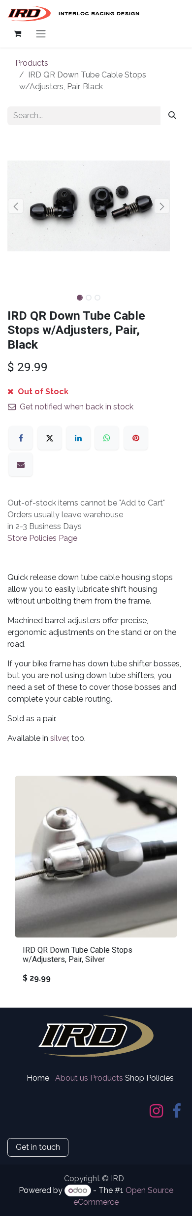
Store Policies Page (42, 538)
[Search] (172, 115)
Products (31, 63)
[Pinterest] (136, 438)
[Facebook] (20, 438)
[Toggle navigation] (41, 34)
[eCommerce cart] (17, 33)
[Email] (20, 464)
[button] (15, 206)
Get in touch (38, 1147)
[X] (50, 438)
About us (71, 1078)
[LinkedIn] (78, 438)
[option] (96, 883)
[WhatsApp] (107, 438)
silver (59, 738)
